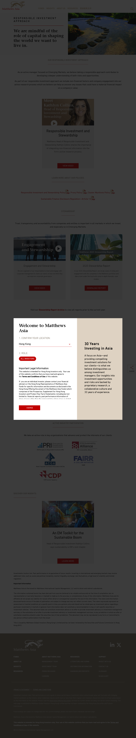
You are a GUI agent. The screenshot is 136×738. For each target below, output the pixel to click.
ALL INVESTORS (27, 359)
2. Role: (23, 353)
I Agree (29, 408)
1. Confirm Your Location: (34, 338)
